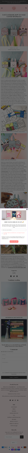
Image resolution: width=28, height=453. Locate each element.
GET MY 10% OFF (14, 241)
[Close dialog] (26, 209)
